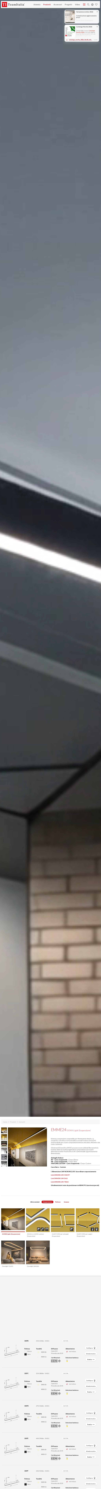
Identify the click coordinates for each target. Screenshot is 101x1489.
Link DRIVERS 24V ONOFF (60, 1175)
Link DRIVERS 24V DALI (59, 1178)
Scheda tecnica (90, 1354)
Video (77, 4)
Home (5, 1122)
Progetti (68, 4)
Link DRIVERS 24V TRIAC (60, 1182)
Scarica (89, 1359)
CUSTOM (65, 1340)
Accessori (58, 4)
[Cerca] (88, 4)
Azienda (37, 4)
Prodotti (47, 4)
